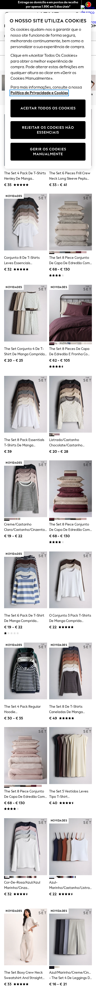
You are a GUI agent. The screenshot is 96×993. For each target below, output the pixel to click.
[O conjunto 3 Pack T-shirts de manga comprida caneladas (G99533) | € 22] (70, 579)
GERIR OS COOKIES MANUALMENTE (48, 152)
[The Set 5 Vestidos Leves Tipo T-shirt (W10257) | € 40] (70, 755)
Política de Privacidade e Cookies (39, 93)
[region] (48, 91)
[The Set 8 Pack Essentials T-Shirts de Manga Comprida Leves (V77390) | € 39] (25, 404)
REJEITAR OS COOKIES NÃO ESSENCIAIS (48, 130)
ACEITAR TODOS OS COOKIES (48, 108)
